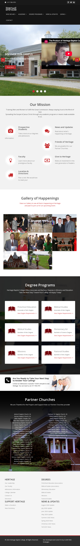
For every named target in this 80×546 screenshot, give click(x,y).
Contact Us (8, 495)
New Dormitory (10, 508)
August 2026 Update (47, 505)
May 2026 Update (47, 514)
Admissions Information (12, 489)
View (8, 225)
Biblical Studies (46, 492)
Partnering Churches (14, 254)
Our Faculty (8, 486)
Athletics (33, 217)
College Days (35, 236)
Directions (8, 499)
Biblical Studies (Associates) (50, 486)
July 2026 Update (46, 508)
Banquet (9, 217)
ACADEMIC (22, 14)
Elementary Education (48, 489)
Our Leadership (10, 483)
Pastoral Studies (46, 499)
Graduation (59, 236)
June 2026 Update (47, 511)
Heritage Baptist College (17, 540)
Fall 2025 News (46, 527)
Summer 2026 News (47, 518)
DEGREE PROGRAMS (36, 14)
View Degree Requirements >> (27, 313)
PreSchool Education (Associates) (52, 483)
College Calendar (10, 492)
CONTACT (9, 20)
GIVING (62, 14)
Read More (10, 67)
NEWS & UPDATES (52, 14)
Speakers (9, 236)
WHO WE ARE (10, 14)
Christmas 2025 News (48, 524)
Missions (44, 495)
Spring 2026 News (47, 521)
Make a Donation (10, 505)
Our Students (60, 217)
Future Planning (36, 254)
